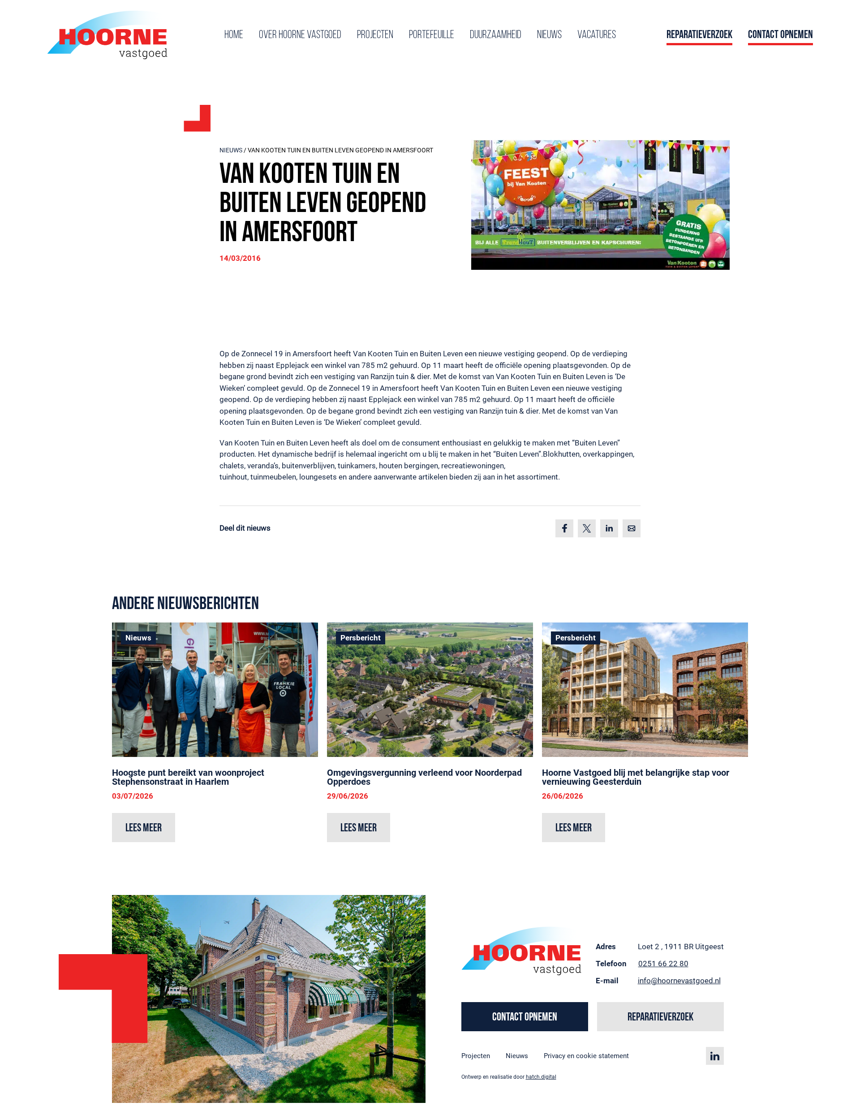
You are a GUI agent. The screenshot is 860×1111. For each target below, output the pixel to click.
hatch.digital (541, 1077)
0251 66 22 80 (663, 963)
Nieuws (549, 35)
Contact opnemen (780, 35)
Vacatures (596, 35)
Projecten (375, 35)
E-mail (607, 980)
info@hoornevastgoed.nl (679, 980)
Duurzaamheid (495, 35)
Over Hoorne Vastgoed (300, 35)
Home (233, 35)
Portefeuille (431, 35)
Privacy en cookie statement (586, 1056)
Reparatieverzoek (699, 35)
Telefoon (611, 963)
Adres (606, 946)
